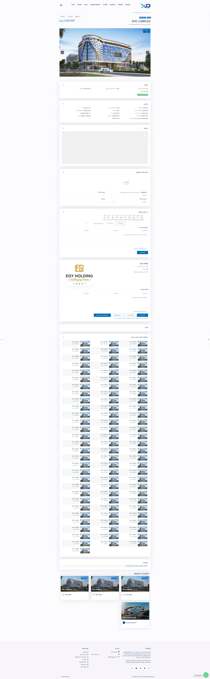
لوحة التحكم (83, 667)
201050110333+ (140, 266)
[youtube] (136, 668)
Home (149, 12)
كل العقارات (83, 664)
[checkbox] (147, 248)
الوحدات (105, 4)
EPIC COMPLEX (144, 337)
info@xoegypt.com (112, 657)
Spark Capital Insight (129, 617)
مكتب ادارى (144, 12)
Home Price (144, 192)
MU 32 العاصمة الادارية (135, 24)
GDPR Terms (143, 249)
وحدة (149, 18)
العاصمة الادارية (145, 24)
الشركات (120, 4)
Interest (103, 199)
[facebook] (149, 668)
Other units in (135, 337)
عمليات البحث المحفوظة (80, 657)
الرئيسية (127, 4)
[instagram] (132, 668)
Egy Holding (144, 263)
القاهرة (81, 89)
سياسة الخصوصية (66, 676)
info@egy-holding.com (139, 272)
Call (130, 315)
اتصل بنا (79, 4)
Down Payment (143, 199)
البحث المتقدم (83, 654)
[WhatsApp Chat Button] (205, 674)
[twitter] (144, 668)
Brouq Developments (131, 623)
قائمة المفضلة (82, 662)
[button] (62, 52)
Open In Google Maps (143, 95)
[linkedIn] (140, 668)
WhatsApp (116, 315)
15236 (143, 269)
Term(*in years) (101, 192)
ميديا (86, 4)
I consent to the (139, 248)
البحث (72, 4)
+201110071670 (95, 654)
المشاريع (112, 4)
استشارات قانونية (95, 4)
